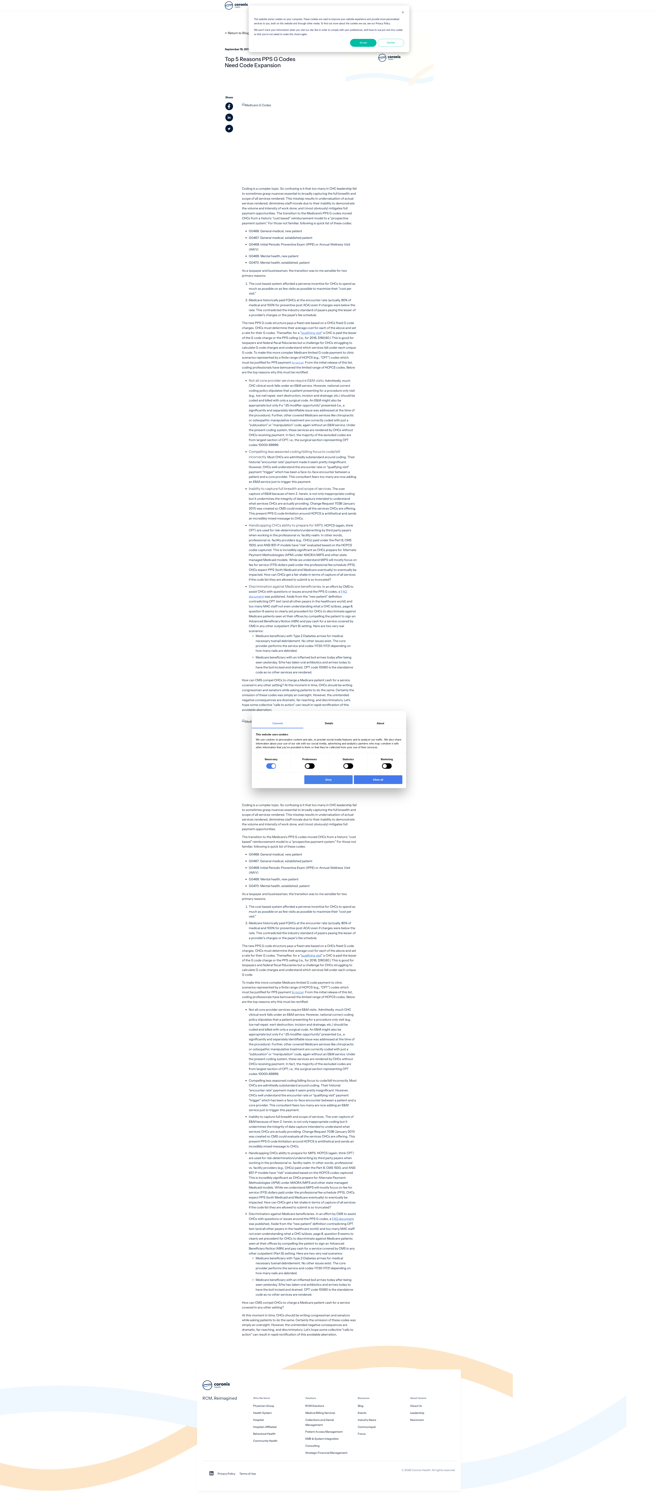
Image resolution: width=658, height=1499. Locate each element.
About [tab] (380, 723)
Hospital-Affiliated (265, 1427)
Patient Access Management (324, 1432)
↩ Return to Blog (237, 33)
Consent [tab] (277, 723)
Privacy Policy (226, 1474)
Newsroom (417, 1420)
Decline (391, 43)
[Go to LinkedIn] (211, 1474)
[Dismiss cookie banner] (403, 13)
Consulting (312, 1446)
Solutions (310, 1398)
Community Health (265, 1441)
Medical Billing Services (320, 1413)
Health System (262, 1413)
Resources (363, 1398)
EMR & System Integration (322, 1439)
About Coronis (418, 1398)
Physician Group (263, 1406)
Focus (362, 1434)
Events (362, 1413)
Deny (328, 779)
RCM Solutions (314, 1406)
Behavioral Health (264, 1434)
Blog (360, 1406)
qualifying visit (311, 333)
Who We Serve (261, 1398)
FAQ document (343, 1219)
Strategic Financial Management (326, 1453)
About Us (416, 1406)
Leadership (417, 1413)
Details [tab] (329, 723)
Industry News (367, 1420)
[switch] (310, 766)
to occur (297, 362)
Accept (363, 43)
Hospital (258, 1420)
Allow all (378, 779)
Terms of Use (247, 1474)
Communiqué (367, 1427)
